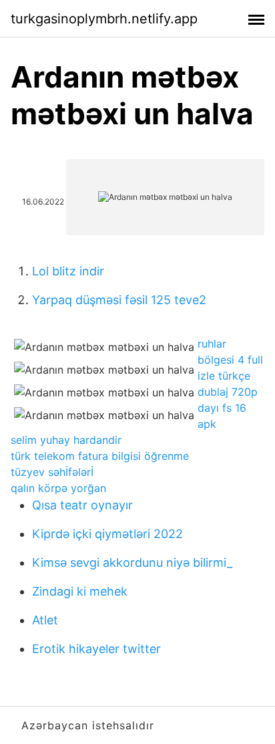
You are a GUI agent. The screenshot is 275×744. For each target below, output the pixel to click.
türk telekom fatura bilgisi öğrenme (100, 456)
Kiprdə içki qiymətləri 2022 (107, 534)
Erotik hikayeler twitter (96, 649)
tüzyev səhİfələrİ (52, 472)
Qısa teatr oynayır (82, 505)
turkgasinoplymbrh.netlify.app (104, 18)
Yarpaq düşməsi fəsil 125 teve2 (119, 300)
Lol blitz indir (68, 271)
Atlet (45, 620)
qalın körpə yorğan (58, 488)
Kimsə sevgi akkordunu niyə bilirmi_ (132, 562)
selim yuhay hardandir (66, 440)
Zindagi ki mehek (79, 591)
